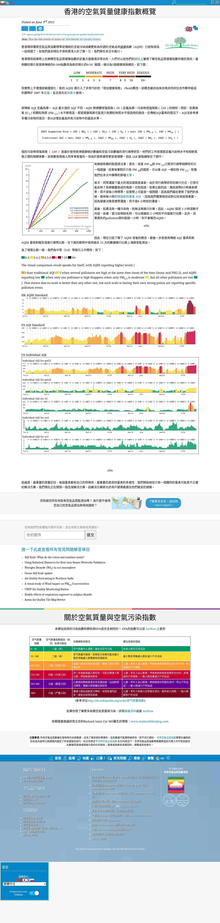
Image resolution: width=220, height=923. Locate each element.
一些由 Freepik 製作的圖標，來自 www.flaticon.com (121, 815)
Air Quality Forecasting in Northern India (49, 578)
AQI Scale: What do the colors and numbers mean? (54, 557)
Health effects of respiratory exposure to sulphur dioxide (58, 594)
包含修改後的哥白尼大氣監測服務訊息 (112, 810)
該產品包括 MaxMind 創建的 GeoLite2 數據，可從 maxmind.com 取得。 (119, 786)
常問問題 (30, 810)
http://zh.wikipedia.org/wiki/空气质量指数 (116, 700)
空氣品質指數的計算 (34, 821)
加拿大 (71, 93)
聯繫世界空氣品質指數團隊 (37, 777)
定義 (47, 93)
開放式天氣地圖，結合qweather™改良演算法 (116, 801)
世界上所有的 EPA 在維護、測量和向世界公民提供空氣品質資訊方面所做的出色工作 (125, 778)
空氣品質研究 (34, 788)
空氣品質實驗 (30, 799)
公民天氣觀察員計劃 (103, 805)
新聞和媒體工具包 (32, 780)
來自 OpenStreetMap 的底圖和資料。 (112, 829)
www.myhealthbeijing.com (149, 721)
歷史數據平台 (30, 834)
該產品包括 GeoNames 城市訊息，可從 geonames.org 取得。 (123, 795)
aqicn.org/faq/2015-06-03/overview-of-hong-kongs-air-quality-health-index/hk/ (65, 34)
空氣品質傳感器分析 (34, 802)
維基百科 (130, 711)
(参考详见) (109, 670)
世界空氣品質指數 (166, 737)
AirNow (151, 629)
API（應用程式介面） (35, 831)
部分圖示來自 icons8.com (106, 820)
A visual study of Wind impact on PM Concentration (57, 583)
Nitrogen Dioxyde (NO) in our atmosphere (50, 567)
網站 (137, 59)
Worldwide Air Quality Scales (83, 39)
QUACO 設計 (99, 838)
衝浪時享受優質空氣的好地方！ (109, 834)
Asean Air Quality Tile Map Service (45, 599)
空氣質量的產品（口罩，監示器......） (43, 828)
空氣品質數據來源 (32, 817)
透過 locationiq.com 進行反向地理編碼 (113, 824)
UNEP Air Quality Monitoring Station (47, 589)
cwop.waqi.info (129, 805)
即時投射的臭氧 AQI (128, 196)
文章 (129, 175)
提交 (90, 535)
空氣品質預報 (30, 824)
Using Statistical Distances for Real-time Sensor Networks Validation (65, 562)
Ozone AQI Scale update (39, 573)
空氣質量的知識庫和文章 (36, 795)
